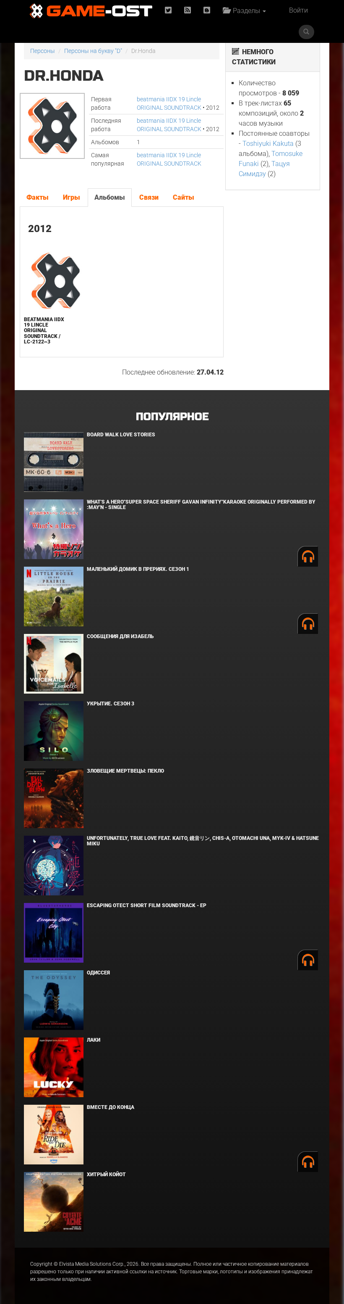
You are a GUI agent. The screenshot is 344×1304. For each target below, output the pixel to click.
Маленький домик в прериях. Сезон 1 (138, 569)
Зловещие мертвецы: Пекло (125, 771)
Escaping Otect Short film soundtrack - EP (146, 905)
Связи (149, 197)
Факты (37, 197)
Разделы (245, 11)
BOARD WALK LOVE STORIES (121, 435)
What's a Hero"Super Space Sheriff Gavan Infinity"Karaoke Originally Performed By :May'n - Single (201, 504)
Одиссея (98, 973)
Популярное (172, 417)
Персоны (42, 51)
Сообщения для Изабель (120, 636)
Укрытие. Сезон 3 (110, 704)
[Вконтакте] (206, 10)
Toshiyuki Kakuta (268, 144)
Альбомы (109, 197)
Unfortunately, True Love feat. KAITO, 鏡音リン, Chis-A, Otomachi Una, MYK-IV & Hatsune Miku (203, 841)
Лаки (93, 1040)
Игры (71, 197)
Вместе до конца (110, 1107)
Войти (298, 10)
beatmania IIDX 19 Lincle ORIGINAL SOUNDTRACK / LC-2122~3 (44, 331)
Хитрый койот (106, 1174)
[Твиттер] (168, 10)
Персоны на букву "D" (93, 51)
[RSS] (187, 10)
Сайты (183, 197)
